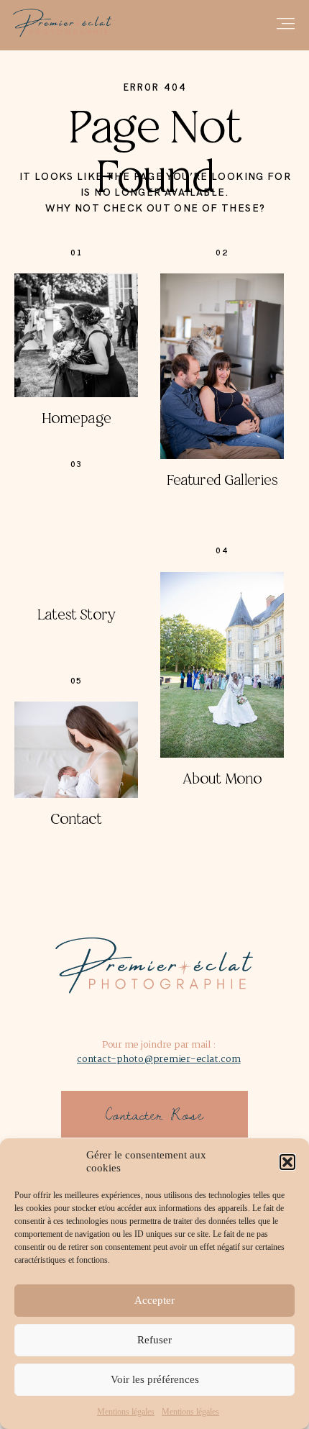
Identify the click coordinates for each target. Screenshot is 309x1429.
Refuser (154, 1340)
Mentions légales (125, 1412)
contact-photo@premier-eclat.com (158, 1059)
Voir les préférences (155, 1379)
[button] (287, 1162)
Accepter (154, 1300)
